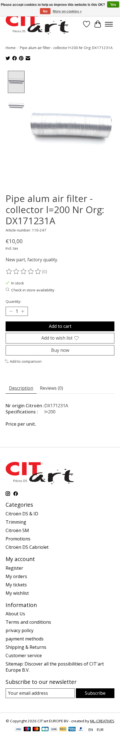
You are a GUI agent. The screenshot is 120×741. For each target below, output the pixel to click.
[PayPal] (63, 729)
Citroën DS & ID (22, 514)
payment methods (25, 639)
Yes (113, 5)
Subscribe (95, 693)
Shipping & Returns (26, 647)
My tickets (16, 585)
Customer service (24, 655)
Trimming (16, 522)
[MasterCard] (36, 729)
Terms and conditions (28, 622)
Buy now (60, 350)
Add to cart (60, 326)
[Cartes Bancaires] (45, 729)
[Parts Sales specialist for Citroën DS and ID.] (37, 24)
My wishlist (17, 593)
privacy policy (19, 630)
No (45, 11)
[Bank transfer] (54, 729)
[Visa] (18, 729)
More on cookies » (67, 11)
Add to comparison (26, 361)
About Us (15, 614)
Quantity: (13, 301)
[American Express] (72, 729)
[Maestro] (27, 729)
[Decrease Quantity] (11, 311)
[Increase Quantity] (22, 311)
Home (11, 47)
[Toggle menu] (108, 24)
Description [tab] (21, 388)
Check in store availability (32, 289)
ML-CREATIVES (102, 720)
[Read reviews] (24, 271)
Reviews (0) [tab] (51, 388)
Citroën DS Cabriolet (27, 547)
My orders (16, 576)
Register (14, 568)
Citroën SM (17, 530)
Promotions (18, 539)
